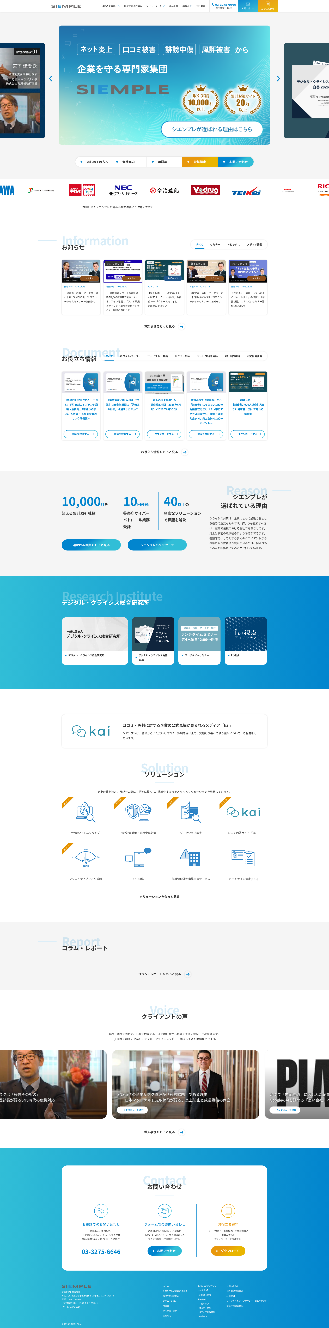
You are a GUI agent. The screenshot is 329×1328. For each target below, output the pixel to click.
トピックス (204, 1303)
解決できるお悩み (133, 6)
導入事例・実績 (170, 1310)
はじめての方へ (109, 6)
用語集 (162, 161)
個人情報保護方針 (235, 1290)
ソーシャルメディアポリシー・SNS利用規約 (247, 1300)
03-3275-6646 (74, 1299)
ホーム (166, 1286)
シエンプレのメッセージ (157, 545)
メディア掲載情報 (207, 1312)
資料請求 (200, 161)
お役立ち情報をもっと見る (159, 452)
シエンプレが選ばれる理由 (175, 1290)
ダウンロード (164, 434)
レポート (203, 1316)
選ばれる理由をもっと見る (91, 545)
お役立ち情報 (268, 8)
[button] (50, 78)
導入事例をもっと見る (159, 1132)
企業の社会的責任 (235, 1305)
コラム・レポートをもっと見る (159, 974)
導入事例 (173, 6)
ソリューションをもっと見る (159, 896)
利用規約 (231, 1295)
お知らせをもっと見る (159, 326)
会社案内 (200, 6)
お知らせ (202, 1299)
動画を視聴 (80, 434)
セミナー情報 (205, 1307)
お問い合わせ (248, 8)
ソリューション (154, 6)
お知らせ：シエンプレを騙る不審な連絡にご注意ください (118, 207)
